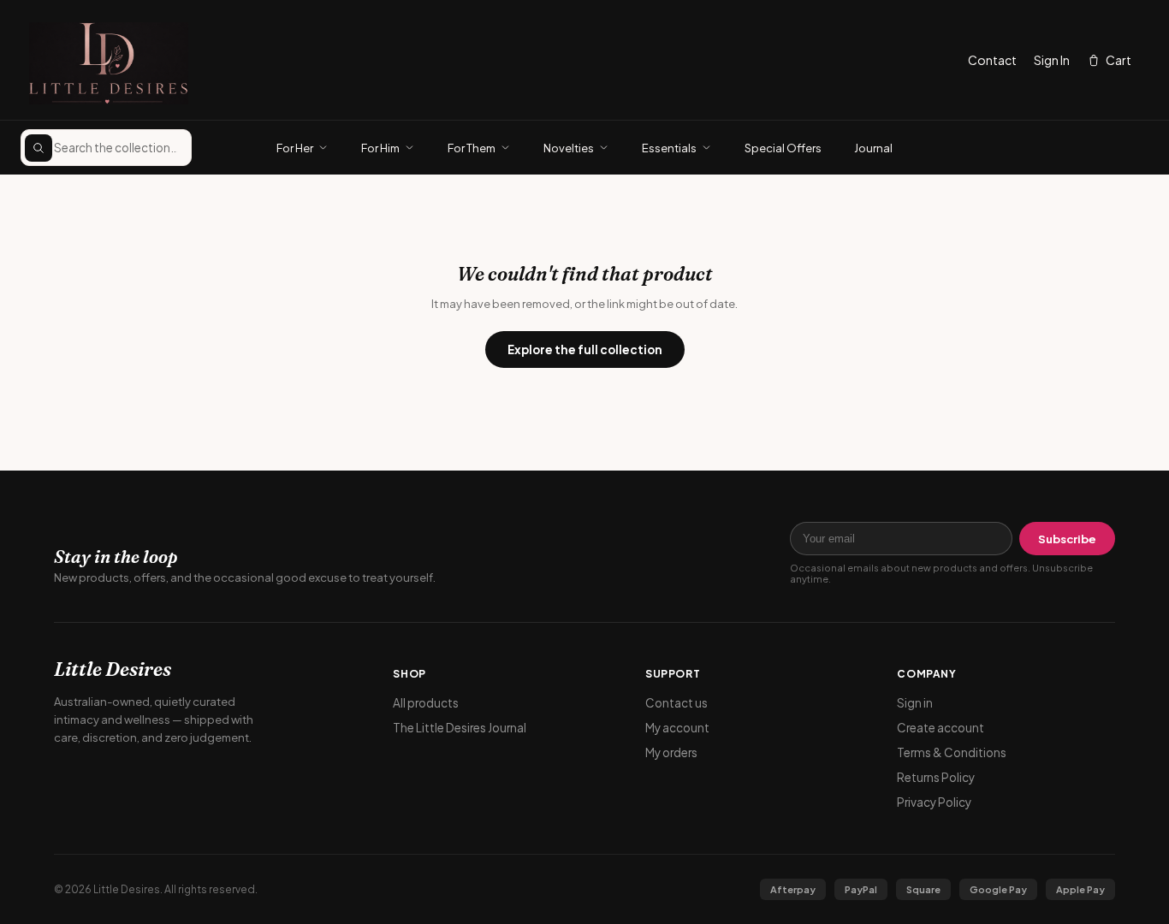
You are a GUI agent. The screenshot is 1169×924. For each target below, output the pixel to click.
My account (677, 727)
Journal (873, 148)
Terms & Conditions (951, 752)
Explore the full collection (584, 349)
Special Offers (783, 148)
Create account (940, 727)
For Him (380, 148)
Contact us (676, 703)
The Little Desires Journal (459, 727)
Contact (992, 60)
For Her (294, 148)
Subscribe (1067, 539)
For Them (471, 148)
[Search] (38, 148)
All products (426, 703)
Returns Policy (936, 777)
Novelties (568, 148)
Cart (1118, 60)
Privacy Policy (934, 802)
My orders (671, 752)
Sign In (1052, 60)
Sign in (915, 703)
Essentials (669, 148)
